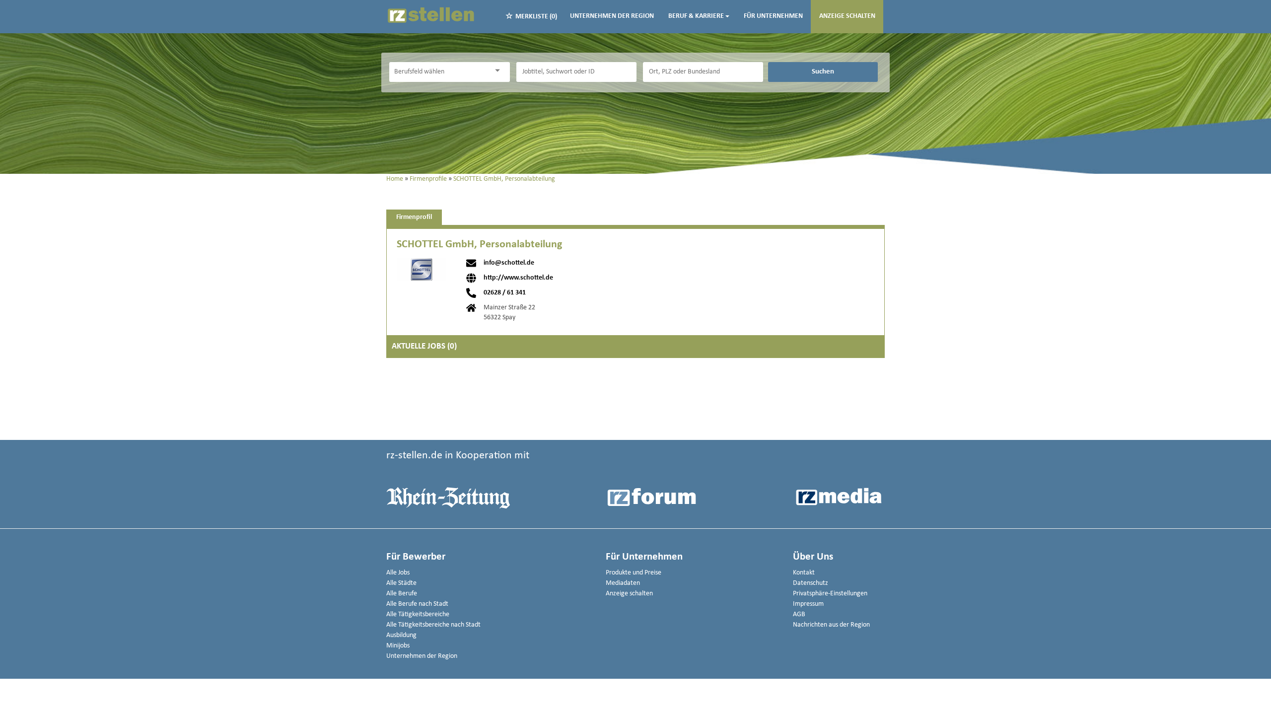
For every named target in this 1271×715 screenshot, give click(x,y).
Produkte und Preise (633, 572)
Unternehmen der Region (612, 16)
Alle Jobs (398, 572)
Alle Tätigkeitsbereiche (417, 614)
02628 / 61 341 (505, 292)
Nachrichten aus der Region (831, 625)
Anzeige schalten (847, 16)
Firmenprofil (414, 217)
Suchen (823, 71)
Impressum (808, 604)
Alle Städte (401, 583)
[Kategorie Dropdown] (500, 70)
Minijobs (398, 645)
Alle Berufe (401, 593)
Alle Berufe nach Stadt (417, 604)
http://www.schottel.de (518, 278)
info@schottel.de (509, 263)
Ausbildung (401, 635)
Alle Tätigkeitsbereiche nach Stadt (433, 625)
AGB (799, 614)
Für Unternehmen (773, 16)
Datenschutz (810, 583)
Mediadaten (623, 583)
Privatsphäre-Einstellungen (830, 593)
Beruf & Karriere (696, 16)
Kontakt (804, 572)
